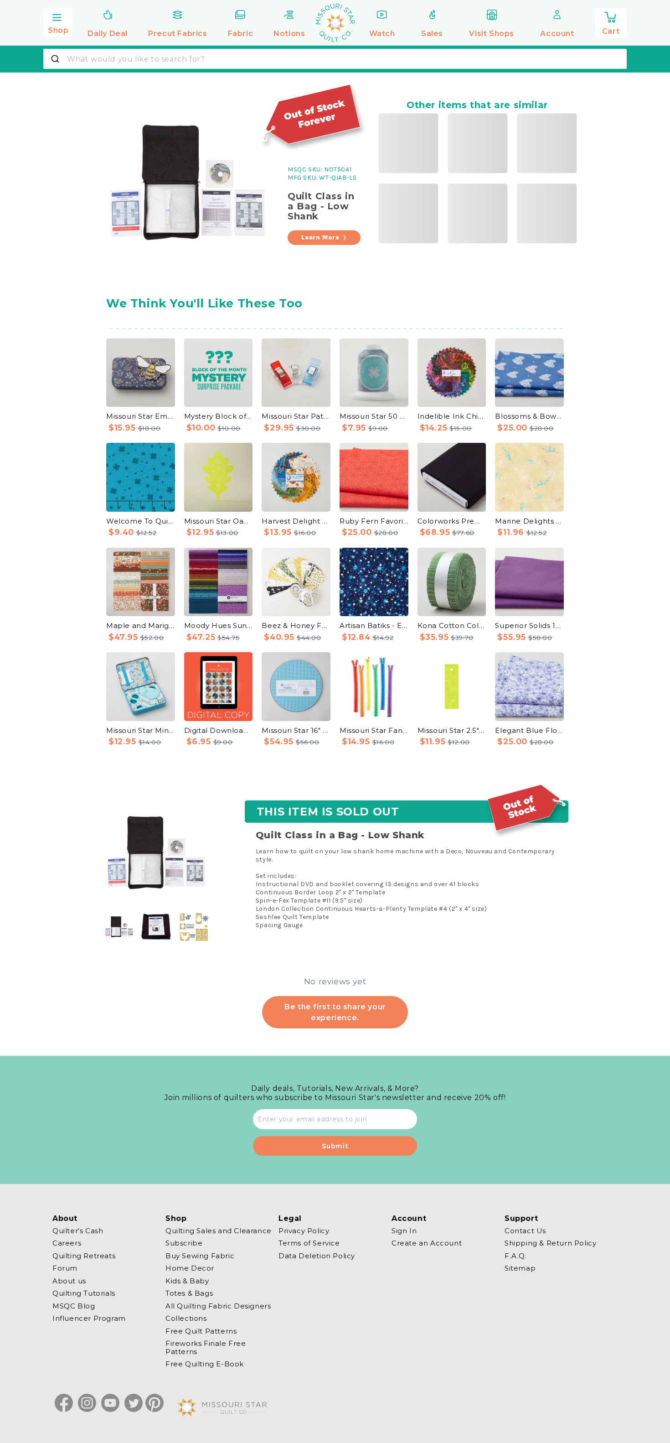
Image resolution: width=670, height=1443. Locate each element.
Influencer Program (89, 1318)
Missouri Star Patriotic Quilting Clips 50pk (296, 416)
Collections (186, 1318)
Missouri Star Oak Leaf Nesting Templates (218, 521)
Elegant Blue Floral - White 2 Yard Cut (529, 730)
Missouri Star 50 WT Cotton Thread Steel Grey (374, 416)
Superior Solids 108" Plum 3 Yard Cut (529, 625)
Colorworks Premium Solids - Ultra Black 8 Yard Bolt (451, 521)
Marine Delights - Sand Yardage (529, 521)
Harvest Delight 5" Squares (296, 521)
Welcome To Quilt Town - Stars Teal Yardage (140, 521)
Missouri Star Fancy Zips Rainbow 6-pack (374, 730)
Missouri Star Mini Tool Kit (140, 730)
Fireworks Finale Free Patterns (205, 1347)
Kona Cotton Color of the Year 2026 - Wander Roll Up (451, 625)
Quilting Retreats (83, 1255)
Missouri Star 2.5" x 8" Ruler (451, 730)
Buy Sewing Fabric (199, 1255)
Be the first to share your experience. (335, 1012)
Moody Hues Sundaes (218, 625)
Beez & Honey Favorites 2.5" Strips (296, 625)
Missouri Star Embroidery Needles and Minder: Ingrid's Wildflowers (140, 416)
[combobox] (335, 59)
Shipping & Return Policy (550, 1243)
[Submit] (56, 59)
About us (69, 1281)
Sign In (404, 1231)
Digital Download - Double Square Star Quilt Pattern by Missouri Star (218, 730)
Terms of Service (309, 1243)
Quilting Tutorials (83, 1293)
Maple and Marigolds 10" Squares (140, 625)
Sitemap (520, 1268)
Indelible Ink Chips (451, 416)
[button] (58, 21)
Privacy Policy (303, 1231)
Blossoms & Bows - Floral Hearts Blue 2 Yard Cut (529, 416)
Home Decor (189, 1268)
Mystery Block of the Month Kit (218, 416)
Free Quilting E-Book (204, 1364)
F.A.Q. (516, 1255)
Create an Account (427, 1243)
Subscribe (183, 1243)
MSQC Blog (73, 1306)
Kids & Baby (187, 1281)
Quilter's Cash (77, 1231)
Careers (66, 1243)
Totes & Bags (189, 1293)
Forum (64, 1268)
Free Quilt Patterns (201, 1331)
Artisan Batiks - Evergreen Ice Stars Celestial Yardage (374, 625)
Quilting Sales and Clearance (218, 1231)
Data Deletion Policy (316, 1255)
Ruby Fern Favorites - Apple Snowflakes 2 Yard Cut (374, 521)
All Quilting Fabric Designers (218, 1306)
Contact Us (525, 1231)
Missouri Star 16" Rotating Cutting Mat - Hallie (296, 730)
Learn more (320, 237)
